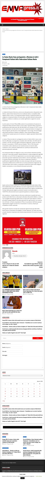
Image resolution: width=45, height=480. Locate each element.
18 (11, 393)
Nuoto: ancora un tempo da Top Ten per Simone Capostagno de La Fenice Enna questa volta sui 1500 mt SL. (32, 291)
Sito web (4, 351)
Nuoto (4, 54)
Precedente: (10, 264)
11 (11, 391)
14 (28, 391)
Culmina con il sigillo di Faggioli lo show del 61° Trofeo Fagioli (14, 332)
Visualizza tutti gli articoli (20, 256)
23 (39, 393)
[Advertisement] (22, 42)
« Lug (3, 400)
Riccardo (5, 62)
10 (5, 391)
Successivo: (33, 264)
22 (34, 393)
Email (6, 347)
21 (28, 393)
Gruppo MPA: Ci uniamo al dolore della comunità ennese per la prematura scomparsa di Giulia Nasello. (21, 320)
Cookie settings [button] (39, 476)
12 (16, 391)
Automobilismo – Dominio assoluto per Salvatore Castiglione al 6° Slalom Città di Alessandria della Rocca (22, 326)
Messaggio (4, 355)
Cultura (24, 448)
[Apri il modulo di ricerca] (43, 25)
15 (34, 391)
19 (16, 393)
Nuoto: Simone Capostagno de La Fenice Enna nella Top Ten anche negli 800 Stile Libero (12, 311)
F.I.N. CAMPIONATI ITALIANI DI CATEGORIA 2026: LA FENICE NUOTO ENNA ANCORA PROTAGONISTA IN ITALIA (11, 291)
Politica (24, 436)
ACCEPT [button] (22, 478)
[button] (2, 25)
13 (22, 391)
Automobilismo (5, 448)
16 (39, 391)
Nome (6, 343)
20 (22, 393)
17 (5, 393)
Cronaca (4, 436)
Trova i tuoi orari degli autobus (9, 462)
